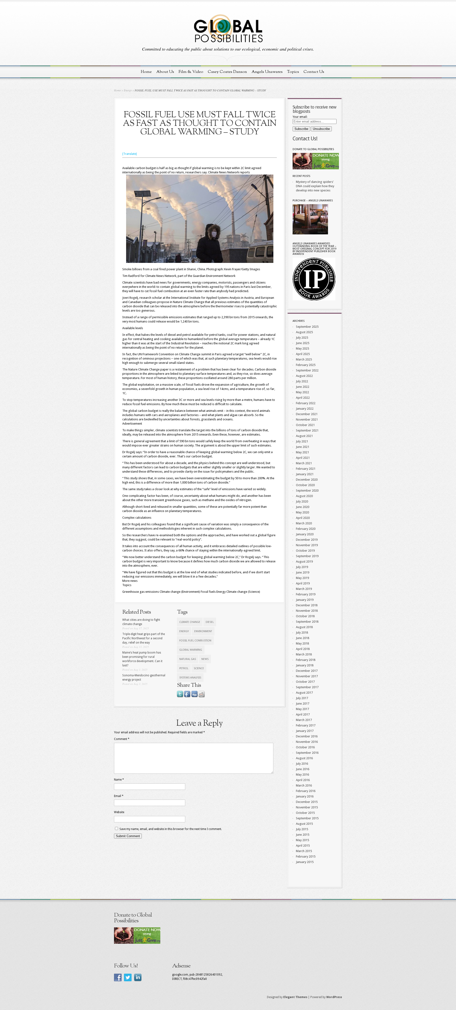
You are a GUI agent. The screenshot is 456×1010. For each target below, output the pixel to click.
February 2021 (305, 468)
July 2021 (302, 441)
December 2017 (307, 671)
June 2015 (302, 834)
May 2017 (302, 709)
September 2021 (307, 430)
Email (119, 796)
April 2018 (303, 649)
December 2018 (307, 605)
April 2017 (303, 714)
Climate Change (189, 622)
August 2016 (304, 758)
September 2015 (307, 818)
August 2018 (304, 627)
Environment (203, 631)
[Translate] (129, 154)
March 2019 (304, 589)
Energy (128, 90)
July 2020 (302, 501)
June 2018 (302, 638)
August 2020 (304, 496)
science (199, 668)
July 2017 (302, 698)
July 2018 (302, 632)
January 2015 (305, 862)
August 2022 (304, 376)
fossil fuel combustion (195, 640)
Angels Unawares (267, 72)
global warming (190, 649)
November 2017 (307, 676)
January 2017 (305, 731)
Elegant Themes (295, 997)
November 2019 (307, 545)
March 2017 (304, 720)
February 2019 (305, 594)
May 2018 (302, 643)
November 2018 (307, 610)
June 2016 (302, 769)
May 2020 (302, 512)
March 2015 (304, 851)
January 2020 (305, 534)
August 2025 (304, 332)
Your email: (300, 117)
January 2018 (305, 665)
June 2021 (302, 447)
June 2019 (302, 572)
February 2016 (305, 791)
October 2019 (305, 550)
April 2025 (303, 354)
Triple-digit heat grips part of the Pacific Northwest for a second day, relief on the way (143, 638)
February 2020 (305, 529)
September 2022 (307, 370)
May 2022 (302, 392)
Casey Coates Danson (227, 72)
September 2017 (307, 687)
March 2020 (304, 523)
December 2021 (307, 414)
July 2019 (302, 567)
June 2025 (302, 343)
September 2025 (307, 326)
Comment (121, 739)
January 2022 (305, 408)
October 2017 (305, 681)
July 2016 (302, 763)
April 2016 (303, 780)
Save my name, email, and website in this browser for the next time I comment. (170, 829)
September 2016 (307, 752)
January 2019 (305, 600)
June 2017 (302, 703)
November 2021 (307, 419)
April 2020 (303, 518)
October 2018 (305, 616)
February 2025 (305, 365)
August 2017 (304, 692)
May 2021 (302, 452)
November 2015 (307, 807)
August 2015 (304, 823)
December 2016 (307, 736)
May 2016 (302, 774)
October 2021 (305, 425)
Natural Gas (187, 659)
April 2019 (303, 583)
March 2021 (304, 463)
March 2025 (304, 359)
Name (119, 779)
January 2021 (305, 474)
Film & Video (191, 72)
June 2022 (302, 387)
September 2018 (307, 621)
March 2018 (304, 654)
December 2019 (307, 539)
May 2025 (302, 348)
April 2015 (303, 845)
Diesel (210, 622)
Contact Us (314, 72)
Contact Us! (305, 139)
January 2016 (305, 796)
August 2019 (304, 561)
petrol (183, 668)
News (205, 659)
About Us (165, 72)
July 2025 (302, 337)
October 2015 (305, 813)
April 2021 (303, 458)
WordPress (334, 997)
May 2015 (302, 840)
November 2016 (307, 742)
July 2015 (302, 829)
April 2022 (303, 397)
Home (146, 72)
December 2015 (307, 802)
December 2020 (307, 479)
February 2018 (305, 660)
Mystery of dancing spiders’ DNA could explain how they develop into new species (315, 186)
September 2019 (307, 556)
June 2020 (302, 507)
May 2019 (302, 578)
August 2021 (304, 436)
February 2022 (305, 403)
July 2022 (302, 381)
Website (119, 812)
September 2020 (307, 490)
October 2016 (305, 747)
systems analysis (190, 677)
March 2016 (304, 785)
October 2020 (305, 485)
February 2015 (305, 856)
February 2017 (305, 725)
